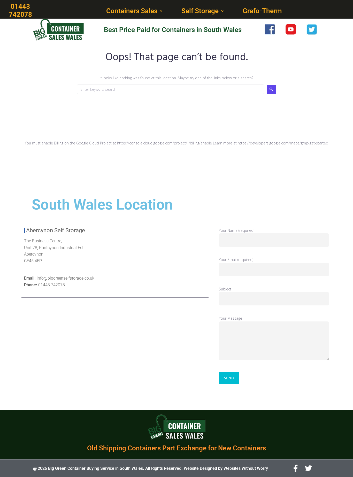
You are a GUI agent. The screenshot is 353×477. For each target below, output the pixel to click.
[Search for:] (170, 89)
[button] (135, 11)
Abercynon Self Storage (55, 230)
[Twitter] (308, 468)
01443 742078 (51, 284)
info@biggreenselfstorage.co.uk (65, 278)
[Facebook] (295, 468)
